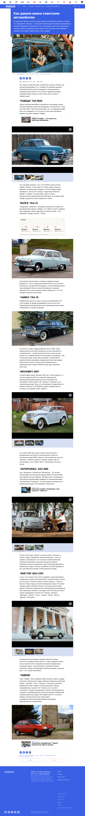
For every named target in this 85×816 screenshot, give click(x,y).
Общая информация (61, 793)
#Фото (41, 755)
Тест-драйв (31, 6)
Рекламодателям (61, 796)
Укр (75, 6)
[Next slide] (70, 150)
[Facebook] (5, 812)
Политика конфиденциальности (64, 807)
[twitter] (27, 78)
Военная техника (40, 6)
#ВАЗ (37, 755)
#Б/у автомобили (24, 756)
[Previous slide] (14, 150)
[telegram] (21, 78)
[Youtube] (12, 812)
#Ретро (22, 755)
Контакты (59, 805)
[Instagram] (18, 812)
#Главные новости (50, 755)
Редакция (59, 802)
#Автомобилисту (30, 755)
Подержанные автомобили (52, 6)
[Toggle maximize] (70, 129)
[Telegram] (15, 812)
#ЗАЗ (32, 756)
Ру (79, 6)
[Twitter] (9, 812)
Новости (25, 6)
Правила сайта (60, 799)
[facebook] (24, 78)
